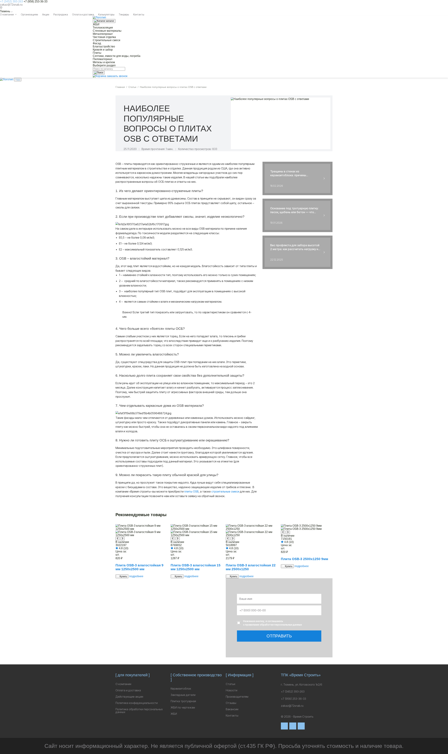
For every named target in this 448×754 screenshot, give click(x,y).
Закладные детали (183, 694)
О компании (7, 14)
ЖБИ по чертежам (183, 707)
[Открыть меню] (17, 79)
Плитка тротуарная (183, 701)
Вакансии (232, 709)
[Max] (292, 725)
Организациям (29, 14)
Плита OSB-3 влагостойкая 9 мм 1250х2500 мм (139, 567)
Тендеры (124, 14)
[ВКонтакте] (284, 725)
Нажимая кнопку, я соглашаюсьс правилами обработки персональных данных (272, 623)
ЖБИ (174, 713)
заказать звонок (117, 76)
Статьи (132, 87)
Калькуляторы (106, 14)
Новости (231, 690)
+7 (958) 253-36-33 (35, 1)
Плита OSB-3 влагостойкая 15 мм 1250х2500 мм (195, 567)
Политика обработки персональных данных (139, 710)
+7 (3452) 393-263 (11, 1)
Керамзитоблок (181, 688)
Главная (120, 87)
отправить (279, 636)
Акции (45, 14)
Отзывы (231, 702)
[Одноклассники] (301, 725)
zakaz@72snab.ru (11, 4)
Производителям (237, 696)
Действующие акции (129, 696)
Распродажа (60, 14)
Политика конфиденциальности (136, 702)
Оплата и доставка (83, 14)
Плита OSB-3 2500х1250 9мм (304, 559)
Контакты (138, 14)
